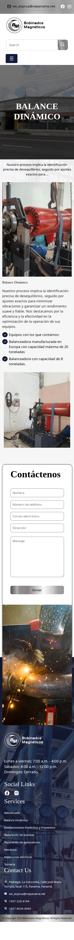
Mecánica (10, 849)
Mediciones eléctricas (18, 857)
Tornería (9, 864)
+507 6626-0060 (20, 908)
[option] (37, 412)
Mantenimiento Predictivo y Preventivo (29, 827)
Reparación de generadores (22, 842)
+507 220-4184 (19, 901)
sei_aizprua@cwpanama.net (27, 894)
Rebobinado (12, 813)
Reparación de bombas (19, 835)
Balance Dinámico (16, 820)
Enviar (37, 590)
